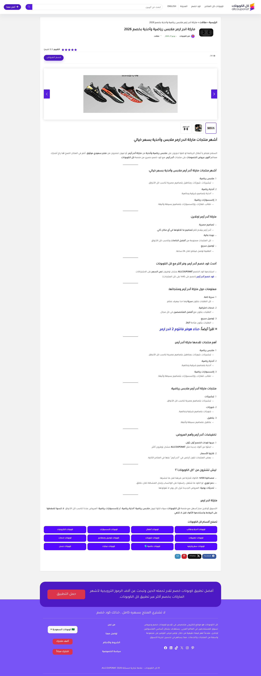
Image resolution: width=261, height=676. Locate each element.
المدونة (183, 6)
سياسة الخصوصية (111, 652)
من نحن (111, 625)
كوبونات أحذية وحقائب (196, 530)
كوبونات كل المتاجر (214, 6)
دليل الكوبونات (184, 36)
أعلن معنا (10, 7)
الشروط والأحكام (111, 643)
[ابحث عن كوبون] (29, 7)
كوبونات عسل (65, 547)
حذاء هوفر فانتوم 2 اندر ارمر (180, 329)
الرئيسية (213, 23)
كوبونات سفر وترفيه (196, 547)
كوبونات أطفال (152, 530)
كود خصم (196, 6)
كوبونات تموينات (152, 538)
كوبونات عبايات (108, 547)
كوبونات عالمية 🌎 (152, 547)
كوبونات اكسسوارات (109, 530)
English (172, 6)
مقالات (203, 23)
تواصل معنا (111, 634)
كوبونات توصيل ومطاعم (108, 538)
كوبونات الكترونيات (65, 530)
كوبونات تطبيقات (195, 538)
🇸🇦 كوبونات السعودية (63, 630)
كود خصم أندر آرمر (205, 277)
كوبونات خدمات (65, 538)
